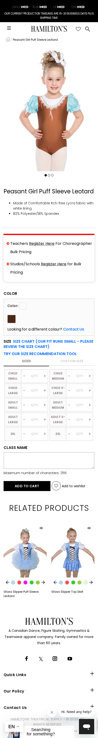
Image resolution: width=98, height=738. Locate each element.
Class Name (15, 447)
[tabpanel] (49, 108)
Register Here (41, 243)
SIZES (26, 361)
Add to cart (27, 486)
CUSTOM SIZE (71, 361)
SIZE (48, 344)
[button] (40, 353)
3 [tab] (52, 175)
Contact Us (73, 329)
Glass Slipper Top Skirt (67, 592)
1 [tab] (45, 175)
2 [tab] (49, 175)
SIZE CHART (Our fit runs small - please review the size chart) (48, 344)
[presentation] (7, 582)
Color (10, 293)
